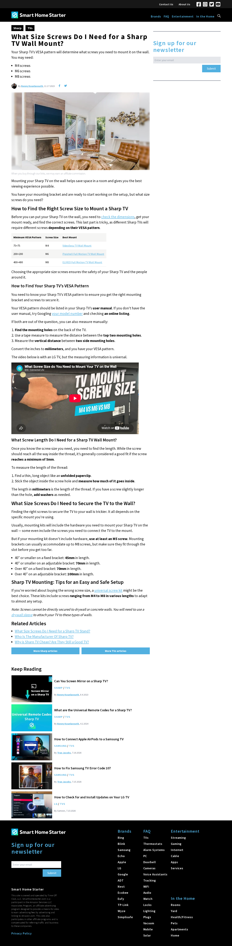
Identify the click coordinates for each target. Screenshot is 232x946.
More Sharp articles (45, 651)
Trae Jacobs (64, 752)
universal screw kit (108, 590)
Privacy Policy (21, 933)
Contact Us (166, 4)
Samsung (60, 745)
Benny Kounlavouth (32, 86)
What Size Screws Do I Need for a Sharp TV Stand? (52, 631)
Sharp (17, 28)
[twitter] (65, 85)
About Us (184, 4)
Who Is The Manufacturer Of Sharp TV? (44, 636)
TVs (30, 28)
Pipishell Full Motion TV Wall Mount (83, 254)
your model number (67, 313)
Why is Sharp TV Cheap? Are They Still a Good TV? (52, 642)
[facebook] (59, 85)
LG (56, 803)
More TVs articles (115, 651)
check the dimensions (118, 217)
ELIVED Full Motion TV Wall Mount (82, 262)
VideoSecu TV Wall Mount (77, 245)
